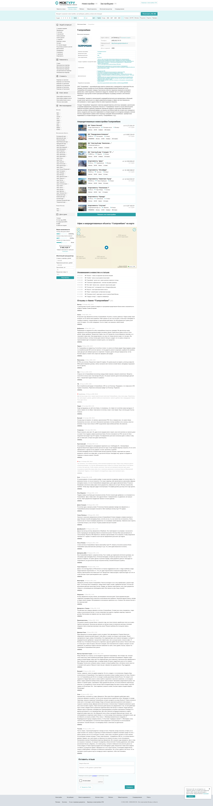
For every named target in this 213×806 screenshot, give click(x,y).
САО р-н (91, 163)
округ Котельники (61, 163)
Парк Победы (99, 189)
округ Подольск (60, 178)
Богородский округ (61, 136)
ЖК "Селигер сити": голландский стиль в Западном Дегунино (100, 287)
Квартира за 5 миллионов (63, 89)
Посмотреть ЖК (149, 14)
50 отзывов (107, 156)
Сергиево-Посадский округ (63, 200)
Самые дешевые (61, 35)
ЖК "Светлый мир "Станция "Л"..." (101, 152)
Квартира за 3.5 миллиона (63, 85)
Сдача (99, 18)
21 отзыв (105, 174)
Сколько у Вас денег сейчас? (63, 231)
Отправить (129, 787)
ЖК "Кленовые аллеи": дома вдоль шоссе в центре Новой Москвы (101, 294)
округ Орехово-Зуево (62, 176)
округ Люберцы (60, 172)
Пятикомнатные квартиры (63, 72)
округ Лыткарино (61, 171)
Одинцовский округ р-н (95, 207)
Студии (58, 63)
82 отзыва (106, 183)
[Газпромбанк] (106, 247)
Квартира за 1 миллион (62, 80)
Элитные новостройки (62, 102)
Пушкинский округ (61, 194)
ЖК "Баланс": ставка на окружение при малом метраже (99, 275)
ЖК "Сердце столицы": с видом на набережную (97, 296)
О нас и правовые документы (77, 802)
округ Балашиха (61, 145)
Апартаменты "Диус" (96, 161)
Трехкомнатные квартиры (63, 68)
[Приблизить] (78, 229)
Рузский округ (60, 198)
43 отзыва (106, 201)
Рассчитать (65, 277)
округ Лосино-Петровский (63, 169)
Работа (148, 797)
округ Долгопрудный (62, 147)
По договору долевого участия (64, 46)
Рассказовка (99, 136)
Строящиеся (60, 52)
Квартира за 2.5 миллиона (63, 81)
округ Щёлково (60, 191)
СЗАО (58, 122)
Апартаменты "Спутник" (97, 205)
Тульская (99, 172)
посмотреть (65, 251)
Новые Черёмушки (102, 180)
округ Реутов (60, 180)
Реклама (57, 802)
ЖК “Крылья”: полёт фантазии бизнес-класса (96, 289)
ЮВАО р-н (91, 154)
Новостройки (88, 3)
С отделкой (59, 39)
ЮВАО (58, 127)
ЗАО (58, 115)
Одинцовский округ (61, 143)
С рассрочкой (60, 34)
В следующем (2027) (62, 221)
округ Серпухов (60, 182)
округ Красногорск (61, 165)
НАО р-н (91, 136)
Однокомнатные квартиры (63, 65)
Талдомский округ (61, 202)
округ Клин (59, 160)
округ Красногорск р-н (94, 127)
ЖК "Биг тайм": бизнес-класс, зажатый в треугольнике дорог (100, 285)
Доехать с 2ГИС (132, 266)
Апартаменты (60, 56)
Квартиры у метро (61, 41)
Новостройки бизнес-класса (64, 100)
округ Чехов (60, 187)
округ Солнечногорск (62, 183)
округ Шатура (60, 189)
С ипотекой (59, 32)
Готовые (59, 218)
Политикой (206, 793)
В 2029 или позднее (62, 225)
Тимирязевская (100, 163)
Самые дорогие (60, 37)
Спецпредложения (119, 9)
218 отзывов (107, 129)
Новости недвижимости (84, 797)
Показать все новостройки (106, 214)
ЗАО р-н (91, 189)
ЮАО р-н (91, 172)
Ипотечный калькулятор (106, 9)
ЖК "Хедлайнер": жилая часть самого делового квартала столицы (101, 280)
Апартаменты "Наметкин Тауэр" (100, 179)
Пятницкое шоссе (107, 127)
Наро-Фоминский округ (62, 141)
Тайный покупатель (92, 9)
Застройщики (106, 3)
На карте (59, 43)
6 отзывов (107, 147)
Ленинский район (61, 140)
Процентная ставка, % (62, 272)
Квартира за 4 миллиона (63, 87)
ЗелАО (58, 116)
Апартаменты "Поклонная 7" (98, 188)
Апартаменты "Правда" (96, 196)
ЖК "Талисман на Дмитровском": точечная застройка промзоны (101, 282)
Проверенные (60, 30)
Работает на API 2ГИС (123, 266)
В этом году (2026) (61, 220)
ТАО (58, 210)
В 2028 (58, 223)
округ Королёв (60, 162)
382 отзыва (114, 209)
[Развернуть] (134, 229)
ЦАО (58, 124)
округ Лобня (60, 167)
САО (58, 118)
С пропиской (60, 54)
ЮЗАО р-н (91, 180)
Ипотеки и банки (72, 9)
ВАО (58, 113)
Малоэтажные (60, 48)
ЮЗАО (58, 129)
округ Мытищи (60, 174)
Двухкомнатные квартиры (63, 67)
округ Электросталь (62, 193)
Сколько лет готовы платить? (63, 240)
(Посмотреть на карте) (125, 37)
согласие (94, 775)
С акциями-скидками (62, 28)
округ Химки (60, 185)
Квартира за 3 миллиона (63, 83)
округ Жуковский (61, 152)
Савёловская (99, 198)
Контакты (64, 802)
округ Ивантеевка (61, 156)
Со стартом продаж (61, 45)
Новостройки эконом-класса (64, 96)
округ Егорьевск (61, 151)
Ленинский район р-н (94, 145)
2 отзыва (105, 165)
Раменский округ (61, 196)
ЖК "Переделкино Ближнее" (98, 134)
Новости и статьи (61, 9)
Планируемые (60, 50)
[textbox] (81, 14)
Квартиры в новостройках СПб (149, 2)
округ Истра (60, 158)
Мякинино (106, 207)
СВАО (58, 120)
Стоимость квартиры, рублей (63, 258)
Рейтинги (82, 9)
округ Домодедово (61, 149)
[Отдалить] (78, 233)
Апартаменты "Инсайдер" (97, 170)
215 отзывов (115, 138)
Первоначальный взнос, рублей (64, 262)
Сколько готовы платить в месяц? (64, 236)
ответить (79, 310)
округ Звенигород (61, 154)
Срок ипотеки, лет (60, 267)
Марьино (99, 154)
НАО (58, 209)
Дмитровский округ (61, 138)
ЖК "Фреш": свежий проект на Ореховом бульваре (97, 292)
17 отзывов (105, 192)
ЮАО (58, 126)
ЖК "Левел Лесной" (95, 125)
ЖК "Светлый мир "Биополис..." (100, 143)
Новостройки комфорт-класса (64, 98)
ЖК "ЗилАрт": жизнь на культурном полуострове (97, 278)
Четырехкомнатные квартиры (64, 70)
